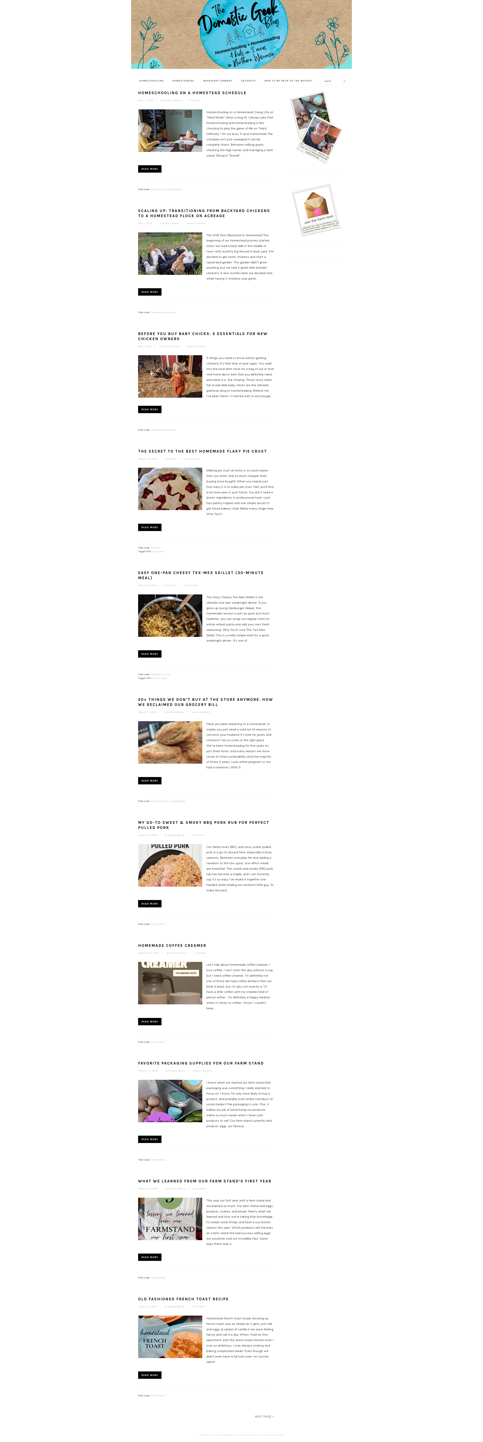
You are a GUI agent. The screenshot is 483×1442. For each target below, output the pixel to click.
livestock (171, 312)
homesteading (175, 189)
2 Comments (199, 1188)
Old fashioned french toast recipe (183, 1299)
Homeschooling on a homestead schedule (192, 93)
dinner (156, 678)
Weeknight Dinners (161, 674)
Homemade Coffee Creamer (172, 945)
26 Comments (192, 458)
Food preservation (160, 801)
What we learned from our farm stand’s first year (204, 1181)
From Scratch (158, 924)
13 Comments (191, 585)
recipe (163, 678)
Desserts (155, 548)
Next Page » (264, 1416)
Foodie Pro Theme (273, 1435)
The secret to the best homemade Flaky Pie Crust (202, 451)
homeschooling (159, 189)
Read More (150, 169)
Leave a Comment (196, 223)
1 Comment (194, 100)
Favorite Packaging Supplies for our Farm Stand (201, 1063)
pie (154, 551)
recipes (160, 551)
